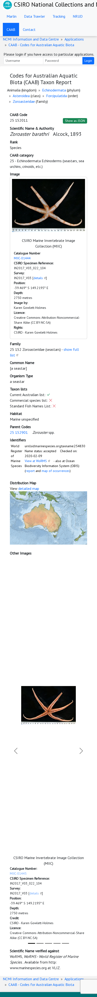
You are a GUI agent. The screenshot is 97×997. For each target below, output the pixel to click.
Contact (29, 29)
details (38, 278)
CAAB (11, 29)
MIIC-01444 (22, 258)
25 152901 (19, 432)
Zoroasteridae (24, 101)
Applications (74, 39)
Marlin (11, 16)
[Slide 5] (65, 943)
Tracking (59, 16)
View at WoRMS (36, 461)
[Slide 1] (31, 943)
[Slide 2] (40, 943)
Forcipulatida (56, 95)
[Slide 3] (48, 943)
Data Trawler (34, 16)
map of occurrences (56, 471)
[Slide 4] (57, 943)
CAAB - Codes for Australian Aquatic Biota (41, 44)
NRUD (78, 16)
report (30, 471)
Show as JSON (75, 121)
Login (88, 60)
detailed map (28, 488)
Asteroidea (21, 95)
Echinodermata (54, 90)
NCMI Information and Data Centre (31, 39)
